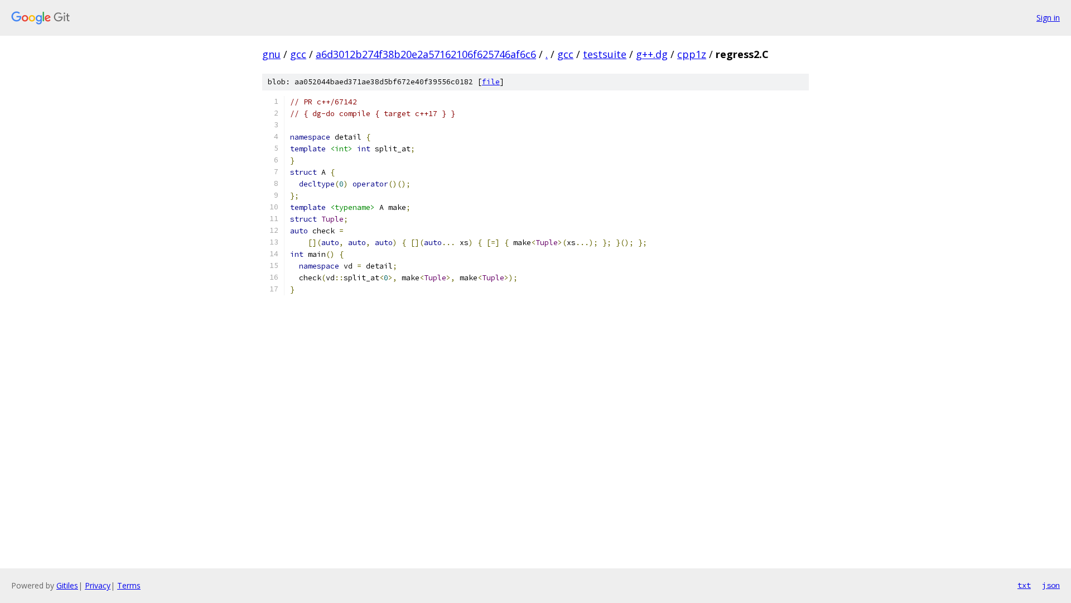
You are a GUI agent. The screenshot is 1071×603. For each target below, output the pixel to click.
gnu (271, 54)
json (1051, 585)
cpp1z (691, 54)
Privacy (97, 585)
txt (1024, 585)
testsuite (604, 54)
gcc (298, 54)
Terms (129, 585)
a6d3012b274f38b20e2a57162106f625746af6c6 (426, 54)
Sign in (1048, 17)
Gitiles (67, 585)
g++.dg (652, 54)
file (491, 82)
